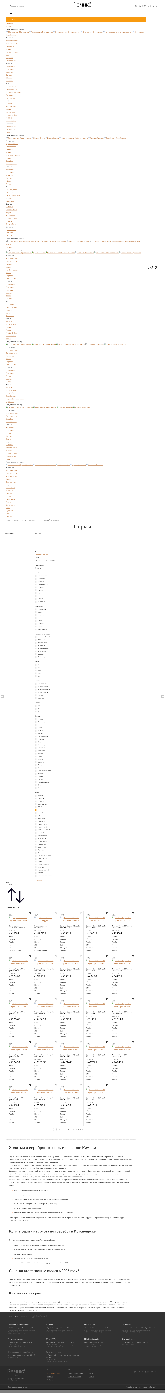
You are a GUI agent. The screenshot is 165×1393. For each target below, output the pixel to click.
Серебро (9, 58)
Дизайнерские (11, 89)
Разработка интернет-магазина (137, 1387)
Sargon (8, 109)
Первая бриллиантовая (15, 399)
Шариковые (10, 499)
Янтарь (8, 382)
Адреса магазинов (17, 6)
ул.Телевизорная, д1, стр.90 (94, 1342)
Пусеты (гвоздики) (13, 195)
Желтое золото (12, 476)
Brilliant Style (11, 121)
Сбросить (41, 555)
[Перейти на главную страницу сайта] (82, 6)
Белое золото (11, 43)
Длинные (9, 192)
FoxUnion (153, 1387)
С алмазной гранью (13, 92)
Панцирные (10, 488)
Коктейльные (11, 98)
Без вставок (10, 66)
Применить (39, 880)
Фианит (9, 184)
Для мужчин (10, 129)
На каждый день (12, 190)
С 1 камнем (10, 304)
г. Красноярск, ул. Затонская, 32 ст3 (21, 1355)
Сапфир (9, 75)
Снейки (9, 493)
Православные (11, 307)
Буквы (8, 313)
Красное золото (12, 41)
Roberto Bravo (11, 106)
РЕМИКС (9, 104)
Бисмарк (9, 496)
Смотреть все (11, 61)
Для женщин (11, 127)
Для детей (10, 233)
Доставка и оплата (53, 1373)
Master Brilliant (11, 115)
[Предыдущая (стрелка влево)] (3, 696)
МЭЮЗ (9, 118)
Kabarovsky (10, 112)
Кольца (9, 198)
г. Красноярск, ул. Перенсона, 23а (21, 1328)
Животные (10, 201)
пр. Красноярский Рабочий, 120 (20, 1342)
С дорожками (11, 86)
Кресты (9, 310)
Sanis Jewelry (11, 396)
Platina (8, 330)
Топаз (8, 296)
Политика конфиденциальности (20, 1387)
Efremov (9, 450)
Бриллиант (10, 69)
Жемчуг (9, 78)
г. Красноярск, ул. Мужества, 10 (96, 1328)
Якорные (9, 491)
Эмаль (8, 439)
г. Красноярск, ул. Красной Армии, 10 (60, 1328)
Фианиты (9, 81)
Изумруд (9, 72)
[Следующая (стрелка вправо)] (161, 696)
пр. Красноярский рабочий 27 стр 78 (60, 1342)
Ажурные (9, 95)
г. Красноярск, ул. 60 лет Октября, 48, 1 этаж (139, 1328)
